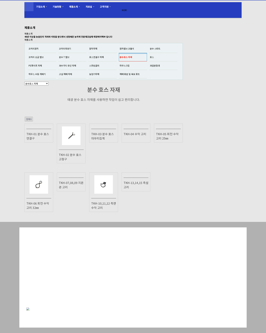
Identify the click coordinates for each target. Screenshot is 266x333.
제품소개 (73, 6)
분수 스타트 (155, 48)
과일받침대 (155, 65)
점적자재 (93, 48)
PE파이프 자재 (35, 65)
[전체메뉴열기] (28, 6)
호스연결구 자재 (96, 57)
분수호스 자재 (126, 57)
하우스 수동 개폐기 (37, 74)
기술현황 (57, 6)
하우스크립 (125, 65)
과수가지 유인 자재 (67, 65)
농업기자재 (94, 74)
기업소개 (40, 6)
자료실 (89, 6)
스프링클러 (94, 65)
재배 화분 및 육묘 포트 (130, 74)
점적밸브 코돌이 (127, 48)
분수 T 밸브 (64, 57)
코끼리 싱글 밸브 (36, 57)
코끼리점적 (34, 48)
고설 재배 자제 (65, 74)
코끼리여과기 (65, 48)
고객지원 (104, 6)
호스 (152, 57)
